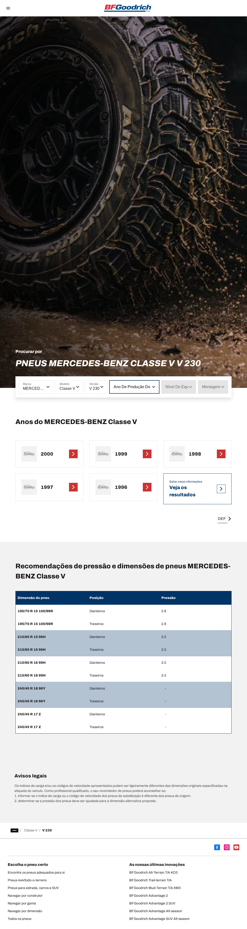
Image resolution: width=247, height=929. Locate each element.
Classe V (30, 830)
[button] (47, 386)
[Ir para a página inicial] (128, 8)
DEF (222, 519)
